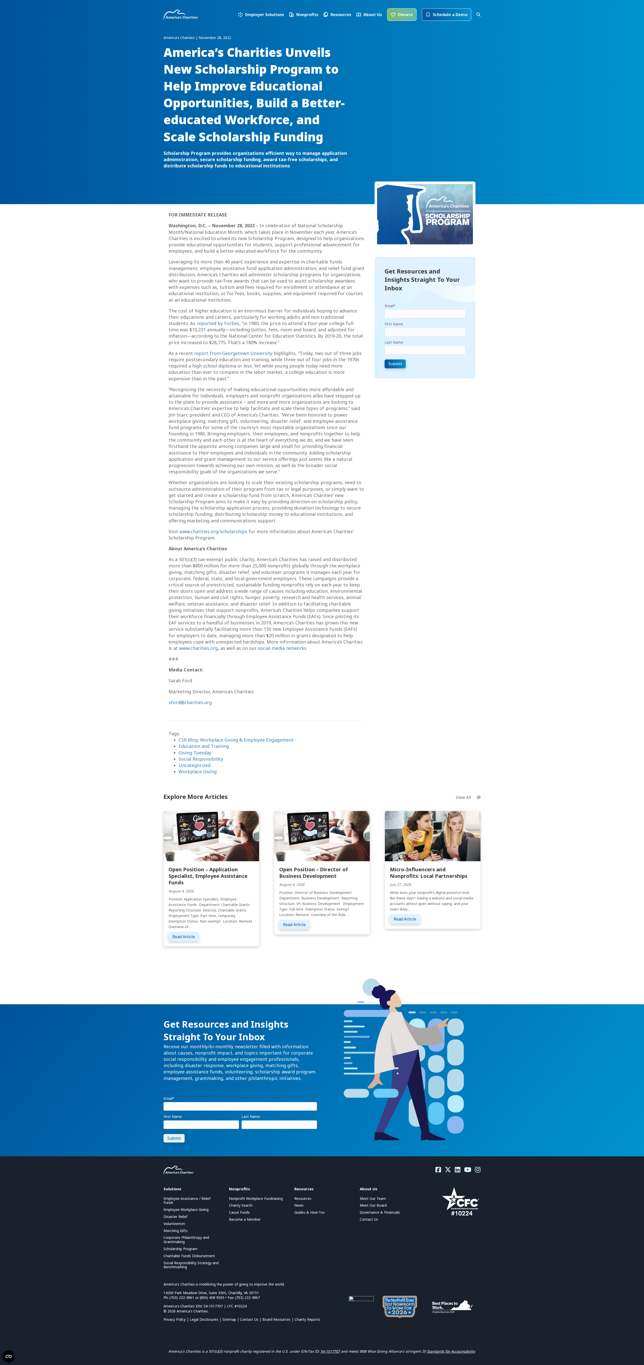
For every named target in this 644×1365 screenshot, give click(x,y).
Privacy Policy (175, 1319)
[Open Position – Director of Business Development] (322, 836)
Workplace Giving (198, 771)
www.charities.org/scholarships (213, 531)
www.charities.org (198, 648)
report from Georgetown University (233, 353)
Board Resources (276, 1319)
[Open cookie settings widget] (9, 1356)
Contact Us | (251, 1319)
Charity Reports (307, 1319)
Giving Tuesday (195, 753)
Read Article (185, 936)
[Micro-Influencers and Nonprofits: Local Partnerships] (432, 836)
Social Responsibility (201, 759)
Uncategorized (195, 765)
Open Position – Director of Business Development (313, 872)
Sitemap (229, 1319)
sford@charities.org (190, 702)
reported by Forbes (218, 323)
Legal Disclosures (204, 1319)
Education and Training (204, 746)
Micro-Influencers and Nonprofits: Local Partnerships (428, 872)
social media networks (282, 648)
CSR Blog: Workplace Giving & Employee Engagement (236, 740)
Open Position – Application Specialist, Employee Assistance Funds (208, 876)
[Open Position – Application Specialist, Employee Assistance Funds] (211, 836)
